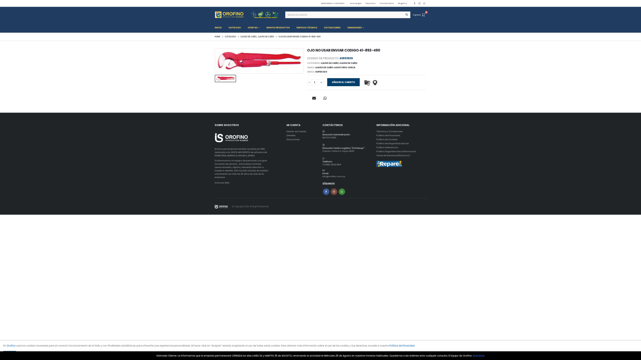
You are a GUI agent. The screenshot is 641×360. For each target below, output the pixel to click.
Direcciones (293, 139)
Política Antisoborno (387, 147)
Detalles (291, 135)
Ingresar (417, 15)
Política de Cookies (386, 139)
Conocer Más (222, 182)
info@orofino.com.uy (334, 176)
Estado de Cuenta (296, 131)
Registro (402, 3)
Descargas (355, 3)
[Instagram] (419, 3)
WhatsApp (424, 3)
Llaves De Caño (330, 63)
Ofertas (252, 27)
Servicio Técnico (306, 27)
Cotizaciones (332, 27)
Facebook (326, 191)
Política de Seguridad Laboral (392, 143)
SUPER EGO (321, 71)
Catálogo (235, 27)
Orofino (11, 345)
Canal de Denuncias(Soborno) (393, 155)
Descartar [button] (478, 355)
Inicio (218, 27)
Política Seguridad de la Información (396, 151)
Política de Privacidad (388, 135)
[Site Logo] (221, 206)
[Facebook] (414, 3)
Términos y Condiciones (389, 131)
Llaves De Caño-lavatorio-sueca (335, 67)
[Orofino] (249, 14)
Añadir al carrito (343, 82)
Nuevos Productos (278, 27)
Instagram (334, 191)
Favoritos (371, 3)
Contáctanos (387, 3)
